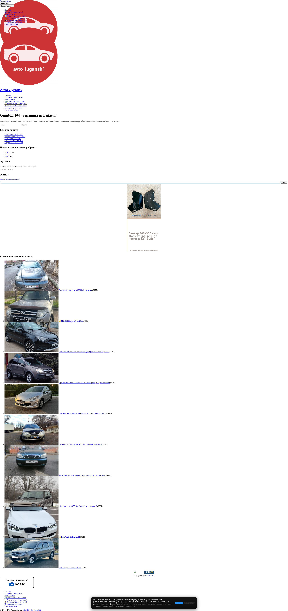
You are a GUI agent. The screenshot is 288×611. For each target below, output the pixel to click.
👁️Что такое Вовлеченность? (15, 20)
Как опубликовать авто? (13, 12)
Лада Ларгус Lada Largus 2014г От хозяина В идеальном (80, 444)
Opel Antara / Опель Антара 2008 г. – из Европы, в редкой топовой (84, 383)
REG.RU (150, 576)
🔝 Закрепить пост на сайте (15, 16)
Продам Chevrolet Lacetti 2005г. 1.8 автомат (75, 290)
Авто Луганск (5, 1)
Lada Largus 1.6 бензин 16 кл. (70, 568)
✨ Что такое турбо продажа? (15, 18)
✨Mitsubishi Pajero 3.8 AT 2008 (71, 321)
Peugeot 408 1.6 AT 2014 (13, 143)
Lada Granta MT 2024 (12, 139)
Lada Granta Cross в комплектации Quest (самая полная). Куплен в (84, 352)
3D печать (3, 179)
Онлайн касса (9, 14)
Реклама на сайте (11, 24)
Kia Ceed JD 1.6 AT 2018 (13, 141)
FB (40, 610)
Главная (7, 10)
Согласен (178, 603)
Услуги (7, 156)
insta (36, 610)
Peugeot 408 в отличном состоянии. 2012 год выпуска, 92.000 (82, 413)
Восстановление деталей (12, 179)
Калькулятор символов (13, 22)
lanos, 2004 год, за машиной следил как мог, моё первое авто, (82, 475)
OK (32, 610)
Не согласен (189, 603)
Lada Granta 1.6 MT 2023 (13, 135)
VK (24, 610)
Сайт (6, 154)
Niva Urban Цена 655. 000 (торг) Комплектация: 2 (78, 506)
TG (28, 610)
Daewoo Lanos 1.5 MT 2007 (14, 137)
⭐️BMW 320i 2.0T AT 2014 (69, 537)
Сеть (6, 152)
